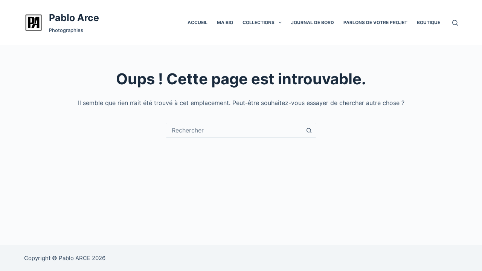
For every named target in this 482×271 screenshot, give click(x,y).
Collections (259, 22)
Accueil (197, 22)
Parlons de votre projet (375, 22)
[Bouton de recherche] (309, 130)
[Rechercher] (455, 23)
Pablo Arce (74, 17)
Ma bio (225, 22)
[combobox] (234, 130)
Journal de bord (312, 22)
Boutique (428, 22)
